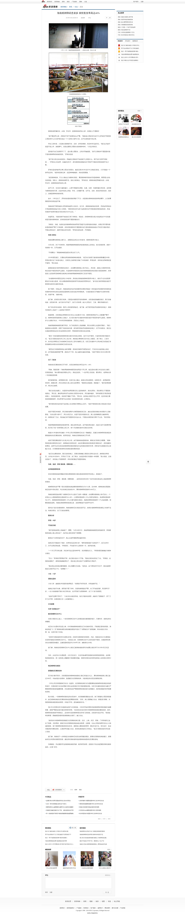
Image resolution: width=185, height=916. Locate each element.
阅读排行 (120, 41)
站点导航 (117, 901)
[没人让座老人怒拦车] (104, 858)
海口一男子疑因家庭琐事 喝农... (130, 51)
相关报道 (83, 828)
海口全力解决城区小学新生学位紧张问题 (56, 831)
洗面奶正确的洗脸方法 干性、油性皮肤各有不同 (59, 810)
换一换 (74, 827)
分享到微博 (57, 790)
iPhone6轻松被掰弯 (51, 868)
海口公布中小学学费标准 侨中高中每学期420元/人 (59, 844)
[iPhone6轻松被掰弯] (51, 858)
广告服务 (74, 1)
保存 (99, 819)
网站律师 (107, 908)
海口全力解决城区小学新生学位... (130, 45)
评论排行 (127, 41)
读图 (103, 901)
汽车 (119, 32)
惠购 (80, 1)
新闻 (63, 1)
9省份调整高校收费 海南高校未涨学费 (56, 841)
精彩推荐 (48, 849)
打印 (104, 819)
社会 (76, 7)
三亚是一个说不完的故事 (128, 27)
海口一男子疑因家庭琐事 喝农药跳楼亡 (56, 837)
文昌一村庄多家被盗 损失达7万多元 (56, 804)
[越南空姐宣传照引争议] (69, 858)
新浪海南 (57, 1)
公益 (85, 1)
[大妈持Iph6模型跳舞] (87, 858)
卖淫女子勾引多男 (124, 124)
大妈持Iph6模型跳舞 (87, 868)
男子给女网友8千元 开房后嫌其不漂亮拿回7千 (58, 834)
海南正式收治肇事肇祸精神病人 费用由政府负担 (93, 844)
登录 (46, 892)
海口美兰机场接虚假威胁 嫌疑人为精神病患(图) (93, 837)
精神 (76, 789)
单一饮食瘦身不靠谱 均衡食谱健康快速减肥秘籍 (59, 813)
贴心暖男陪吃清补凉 (127, 22)
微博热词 (135, 41)
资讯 (70, 7)
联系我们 (86, 908)
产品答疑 (122, 908)
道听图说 (121, 111)
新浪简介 (62, 908)
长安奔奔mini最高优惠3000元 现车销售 (90, 810)
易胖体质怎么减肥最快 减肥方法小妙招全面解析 (59, 807)
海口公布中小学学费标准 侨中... (130, 57)
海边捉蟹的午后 (125, 30)
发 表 (107, 892)
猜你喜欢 (48, 828)
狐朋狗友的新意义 (124, 137)
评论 (48, 790)
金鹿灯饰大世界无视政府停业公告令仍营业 (58, 800)
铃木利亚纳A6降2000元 (127, 35)
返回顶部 (148, 462)
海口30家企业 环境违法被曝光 (129, 60)
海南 (80, 789)
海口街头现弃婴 (136, 137)
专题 (109, 901)
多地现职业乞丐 (136, 124)
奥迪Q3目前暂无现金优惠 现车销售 (89, 807)
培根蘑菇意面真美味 (127, 24)
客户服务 (93, 908)
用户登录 (135, 1)
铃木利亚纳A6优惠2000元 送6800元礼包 (90, 813)
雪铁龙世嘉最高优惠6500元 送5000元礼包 (91, 804)
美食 (119, 17)
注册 (142, 1)
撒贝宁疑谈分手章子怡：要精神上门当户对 (92, 841)
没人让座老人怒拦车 (105, 868)
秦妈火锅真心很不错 (127, 17)
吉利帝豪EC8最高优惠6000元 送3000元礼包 (91, 800)
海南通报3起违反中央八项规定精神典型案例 (92, 831)
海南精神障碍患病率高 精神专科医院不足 (91, 834)
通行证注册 (115, 908)
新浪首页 (49, 1)
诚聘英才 (100, 908)
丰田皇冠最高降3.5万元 (127, 32)
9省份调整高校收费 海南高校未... (130, 54)
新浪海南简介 (71, 908)
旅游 (68, 1)
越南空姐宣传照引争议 (69, 868)
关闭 (109, 819)
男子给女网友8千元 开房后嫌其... (130, 48)
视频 (91, 901)
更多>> (109, 849)
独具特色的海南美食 (127, 19)
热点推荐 (121, 13)
